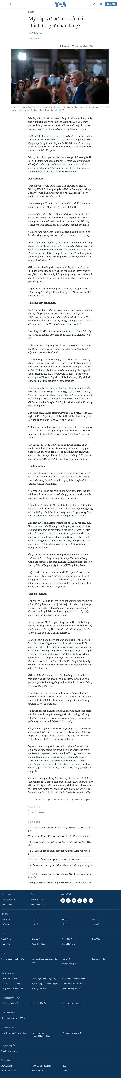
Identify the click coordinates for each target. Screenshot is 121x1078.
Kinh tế (65, 919)
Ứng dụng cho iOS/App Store (14, 1033)
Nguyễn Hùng (38, 939)
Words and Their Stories (72, 983)
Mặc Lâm (5, 944)
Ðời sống (66, 924)
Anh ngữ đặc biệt (39, 988)
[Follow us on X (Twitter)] (68, 900)
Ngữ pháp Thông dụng (11, 983)
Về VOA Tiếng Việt (10, 1003)
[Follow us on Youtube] (74, 900)
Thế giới (5, 924)
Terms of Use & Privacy (72, 1003)
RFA (64, 1066)
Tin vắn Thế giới (69, 963)
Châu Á (35, 919)
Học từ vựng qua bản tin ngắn (44, 983)
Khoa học (96, 919)
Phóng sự (66, 959)
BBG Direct (6, 1066)
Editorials (66, 1070)
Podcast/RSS (6, 904)
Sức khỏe (96, 924)
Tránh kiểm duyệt (9, 1051)
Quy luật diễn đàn (39, 1003)
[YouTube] (101, 4)
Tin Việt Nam (37, 899)
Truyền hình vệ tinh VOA (12, 959)
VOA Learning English (72, 988)
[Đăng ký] (91, 900)
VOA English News (9, 1070)
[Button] (64, 46)
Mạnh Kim (6, 939)
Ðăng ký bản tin (8, 899)
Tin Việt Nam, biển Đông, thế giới (44, 960)
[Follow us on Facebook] (62, 900)
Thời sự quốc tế (38, 904)
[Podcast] (85, 900)
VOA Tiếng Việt (35, 33)
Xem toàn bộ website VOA (13, 1018)
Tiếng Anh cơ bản (9, 978)
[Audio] (93, 4)
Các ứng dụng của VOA (72, 1033)
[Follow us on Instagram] (79, 900)
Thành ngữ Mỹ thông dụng (73, 978)
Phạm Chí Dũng (38, 944)
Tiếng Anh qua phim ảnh (12, 988)
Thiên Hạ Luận (68, 944)
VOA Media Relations (41, 1066)
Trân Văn (96, 939)
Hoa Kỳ (31, 12)
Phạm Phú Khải (68, 939)
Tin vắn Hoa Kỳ (99, 959)
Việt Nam (5, 919)
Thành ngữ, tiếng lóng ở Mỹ (44, 978)
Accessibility (37, 1070)
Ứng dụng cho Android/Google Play (41, 1034)
